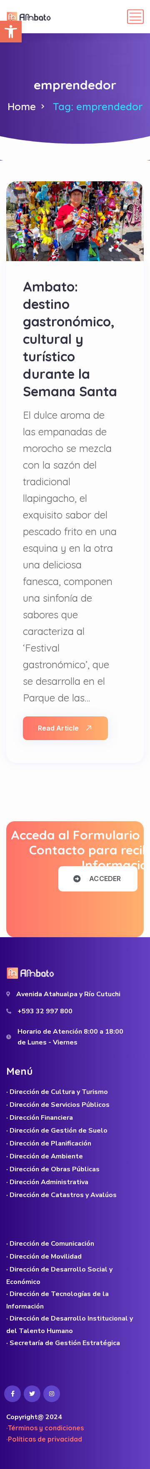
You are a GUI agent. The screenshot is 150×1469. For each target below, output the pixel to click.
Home (22, 106)
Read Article (58, 728)
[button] (11, 31)
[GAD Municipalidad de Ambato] (29, 16)
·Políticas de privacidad (44, 1439)
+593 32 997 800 (45, 1011)
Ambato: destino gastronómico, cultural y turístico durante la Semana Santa (70, 339)
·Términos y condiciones (45, 1428)
